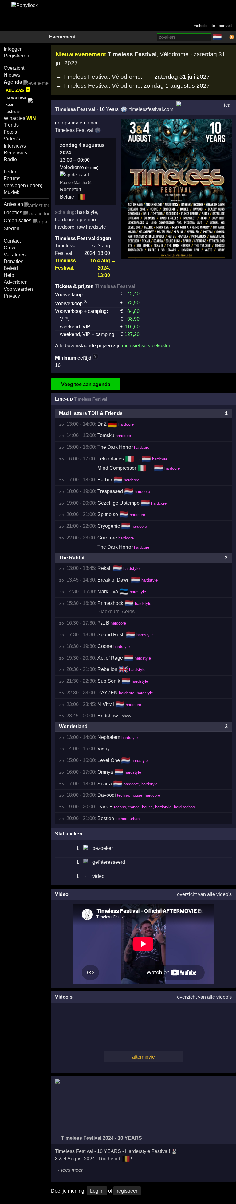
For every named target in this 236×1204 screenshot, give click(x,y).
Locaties (13, 212)
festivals (13, 111)
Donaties (13, 261)
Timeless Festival (86, 76)
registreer (127, 1191)
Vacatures (15, 254)
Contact (12, 240)
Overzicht (14, 68)
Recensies (15, 152)
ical (228, 105)
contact (225, 25)
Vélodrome (126, 76)
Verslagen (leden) (23, 185)
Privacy (12, 295)
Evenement (62, 36)
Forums (12, 178)
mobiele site (204, 25)
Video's (12, 138)
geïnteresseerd (108, 862)
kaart (10, 104)
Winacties (20, 118)
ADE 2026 (15, 90)
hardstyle (87, 212)
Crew (9, 247)
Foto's (10, 132)
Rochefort (70, 189)
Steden (11, 228)
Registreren (16, 55)
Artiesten (13, 204)
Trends (11, 125)
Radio (10, 159)
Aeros (128, 611)
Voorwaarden (18, 289)
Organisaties (17, 220)
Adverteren (16, 282)
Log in (97, 1191)
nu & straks (16, 97)
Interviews (15, 145)
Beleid (11, 268)
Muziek (11, 192)
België (67, 196)
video (98, 876)
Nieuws (12, 74)
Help (9, 275)
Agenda (13, 82)
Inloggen (13, 49)
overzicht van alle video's (204, 894)
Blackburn (108, 611)
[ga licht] (225, 37)
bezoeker (102, 848)
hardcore (64, 219)
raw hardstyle (91, 227)
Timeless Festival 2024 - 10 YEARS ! (102, 1138)
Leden (11, 171)
